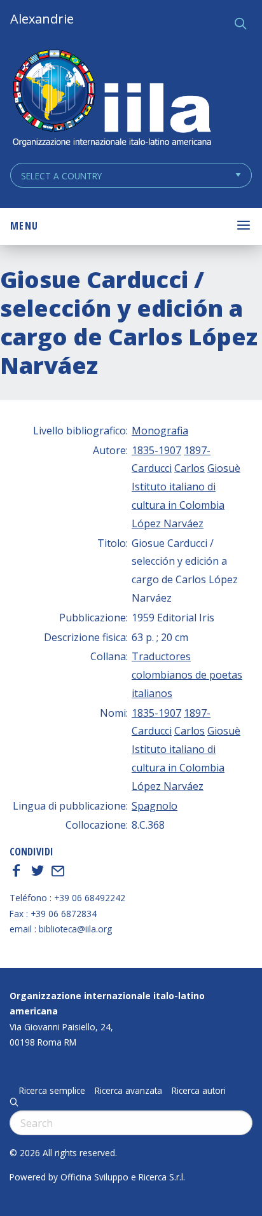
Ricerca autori (199, 1090)
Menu (24, 226)
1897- (197, 450)
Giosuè (223, 468)
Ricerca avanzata (128, 1090)
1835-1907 (156, 450)
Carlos (189, 468)
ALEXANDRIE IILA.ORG (111, 99)
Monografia (160, 431)
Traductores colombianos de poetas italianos (187, 674)
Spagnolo (154, 806)
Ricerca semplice (52, 1090)
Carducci (152, 468)
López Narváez (167, 523)
